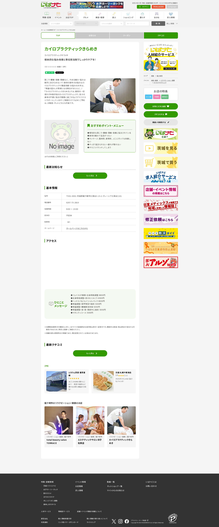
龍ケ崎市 (160, 76)
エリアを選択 (55, 23)
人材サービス (46, 511)
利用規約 (44, 522)
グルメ (85, 17)
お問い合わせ (151, 486)
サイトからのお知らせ (115, 490)
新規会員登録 (159, 6)
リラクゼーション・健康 (167, 80)
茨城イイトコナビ (49, 486)
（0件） (64, 67)
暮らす (142, 17)
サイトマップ (91, 522)
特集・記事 (46, 17)
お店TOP (69, 17)
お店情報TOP (51, 30)
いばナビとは (151, 481)
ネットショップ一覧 (114, 486)
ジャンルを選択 (107, 23)
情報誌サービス (64, 511)
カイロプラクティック (160, 82)
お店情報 (79, 486)
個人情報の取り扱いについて (97, 518)
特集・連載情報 (47, 481)
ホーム (43, 30)
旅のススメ (47, 493)
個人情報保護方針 (65, 518)
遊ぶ (114, 17)
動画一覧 (111, 481)
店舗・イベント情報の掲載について (89, 511)
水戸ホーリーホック (50, 489)
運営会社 (44, 518)
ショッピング (128, 17)
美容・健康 (100, 17)
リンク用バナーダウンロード (68, 522)
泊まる (156, 17)
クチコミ (161, 35)
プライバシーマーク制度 (138, 520)
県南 (152, 76)
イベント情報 (80, 481)
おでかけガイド (48, 497)
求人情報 (171, 17)
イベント (58, 17)
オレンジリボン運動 (50, 500)
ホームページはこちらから (77, 228)
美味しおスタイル (49, 504)
